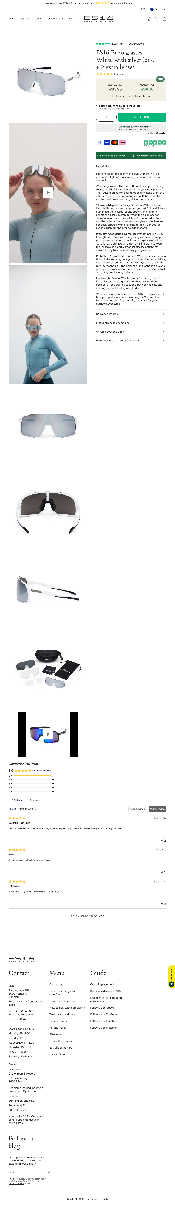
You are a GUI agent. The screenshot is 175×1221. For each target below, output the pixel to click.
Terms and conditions (62, 1014)
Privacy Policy (28, 1181)
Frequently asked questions (112, 322)
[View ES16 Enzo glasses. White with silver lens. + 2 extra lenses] (48, 193)
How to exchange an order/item (62, 992)
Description (103, 166)
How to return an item (62, 1001)
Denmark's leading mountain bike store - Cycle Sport (26, 1089)
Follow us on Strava (102, 1007)
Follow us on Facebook (104, 1021)
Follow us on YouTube (103, 1014)
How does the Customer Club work (117, 340)
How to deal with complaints (67, 1007)
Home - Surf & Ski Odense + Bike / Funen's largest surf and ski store (26, 1120)
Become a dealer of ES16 (105, 991)
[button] (25, 19)
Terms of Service (16, 1183)
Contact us (56, 984)
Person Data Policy (60, 1041)
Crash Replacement (102, 984)
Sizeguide (55, 1034)
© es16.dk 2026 (75, 1199)
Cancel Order (57, 1054)
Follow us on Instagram (104, 1027)
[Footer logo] (21, 959)
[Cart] (164, 19)
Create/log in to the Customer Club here (131, 96)
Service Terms (58, 1021)
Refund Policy (57, 1027)
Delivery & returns (107, 314)
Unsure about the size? (110, 331)
